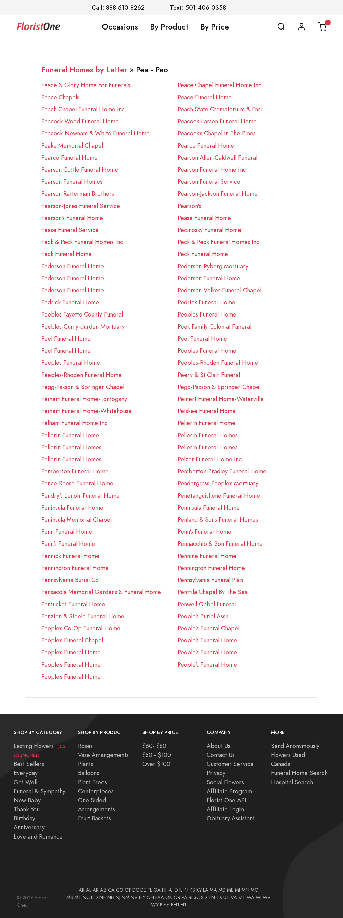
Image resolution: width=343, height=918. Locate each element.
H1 (183, 904)
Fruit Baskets (94, 818)
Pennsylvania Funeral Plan (210, 580)
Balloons (88, 773)
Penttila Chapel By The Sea (213, 592)
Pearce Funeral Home (206, 145)
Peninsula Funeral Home (72, 507)
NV (134, 897)
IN (186, 889)
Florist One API (226, 800)
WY (155, 904)
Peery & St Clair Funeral (209, 374)
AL (88, 889)
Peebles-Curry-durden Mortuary (83, 326)
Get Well (25, 782)
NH (110, 897)
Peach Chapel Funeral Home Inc (83, 109)
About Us (218, 746)
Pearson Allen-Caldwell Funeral (217, 157)
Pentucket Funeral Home (73, 604)
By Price (214, 26)
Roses (85, 746)
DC (135, 889)
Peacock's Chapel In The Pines (217, 133)
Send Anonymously (295, 746)
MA (213, 889)
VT (241, 897)
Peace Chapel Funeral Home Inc (219, 85)
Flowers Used (288, 755)
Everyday (26, 773)
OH (150, 897)
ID (176, 889)
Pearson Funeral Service (209, 181)
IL (180, 889)
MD (222, 889)
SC (197, 897)
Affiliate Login (225, 809)
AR (96, 889)
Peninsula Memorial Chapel (76, 519)
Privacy (216, 773)
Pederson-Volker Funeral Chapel (219, 290)
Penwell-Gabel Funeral (207, 604)
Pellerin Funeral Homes (208, 435)
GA (157, 889)
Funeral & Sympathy (39, 791)
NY (142, 897)
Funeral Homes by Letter (84, 70)
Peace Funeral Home (205, 97)
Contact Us (221, 755)
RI (190, 897)
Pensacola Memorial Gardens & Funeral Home (101, 592)
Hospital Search (292, 782)
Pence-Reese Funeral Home (77, 483)
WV (267, 897)
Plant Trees (92, 782)
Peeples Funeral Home (207, 350)
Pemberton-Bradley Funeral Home (222, 471)
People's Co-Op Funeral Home (80, 628)
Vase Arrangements (103, 755)
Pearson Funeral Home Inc (212, 169)
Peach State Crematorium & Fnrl (220, 109)
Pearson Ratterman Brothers (77, 193)
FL (150, 889)
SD (204, 897)
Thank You (27, 809)
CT (128, 889)
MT (77, 897)
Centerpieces (96, 791)
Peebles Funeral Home (207, 314)
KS (192, 889)
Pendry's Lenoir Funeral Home (80, 495)
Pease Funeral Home (204, 218)
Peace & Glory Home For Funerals (85, 85)
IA (170, 889)
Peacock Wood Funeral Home (80, 121)
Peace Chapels (60, 97)
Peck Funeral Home (66, 254)
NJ (118, 897)
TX (219, 897)
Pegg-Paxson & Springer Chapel (82, 387)
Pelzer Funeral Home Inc (210, 459)
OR (177, 897)
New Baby (27, 800)
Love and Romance (38, 836)
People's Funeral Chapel (208, 628)
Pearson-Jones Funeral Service (80, 206)
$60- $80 (154, 746)
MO (255, 889)
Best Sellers (29, 764)
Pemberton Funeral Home (75, 471)
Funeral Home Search (299, 773)
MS (69, 897)
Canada (280, 764)
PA (184, 897)
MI (237, 889)
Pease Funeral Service (70, 230)
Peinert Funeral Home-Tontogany (84, 399)
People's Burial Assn (203, 616)
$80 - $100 (156, 755)
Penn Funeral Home (66, 531)
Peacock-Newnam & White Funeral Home (95, 133)
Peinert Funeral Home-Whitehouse (86, 411)
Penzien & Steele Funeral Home (82, 616)
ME (230, 889)
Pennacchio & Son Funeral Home (220, 543)
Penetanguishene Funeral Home (219, 495)
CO (119, 889)
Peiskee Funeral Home (207, 411)
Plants (85, 764)
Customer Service (230, 764)
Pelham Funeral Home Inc (74, 423)
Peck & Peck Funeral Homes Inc (82, 242)
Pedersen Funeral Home (72, 266)
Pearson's (189, 206)
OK (168, 897)
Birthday (24, 818)
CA (111, 889)
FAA (159, 897)
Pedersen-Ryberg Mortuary (213, 266)
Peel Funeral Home (66, 338)
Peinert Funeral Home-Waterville (221, 399)
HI (164, 889)
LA (205, 889)
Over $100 (156, 764)
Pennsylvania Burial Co (70, 580)
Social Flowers (225, 782)
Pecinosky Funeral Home (209, 230)
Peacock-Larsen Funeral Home (217, 121)
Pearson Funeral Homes (71, 181)
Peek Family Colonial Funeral (214, 326)
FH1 (175, 904)
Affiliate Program (229, 791)
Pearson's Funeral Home (72, 218)
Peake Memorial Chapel (72, 145)
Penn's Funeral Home (204, 531)
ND (94, 897)
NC (86, 897)
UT (226, 897)
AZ (103, 889)
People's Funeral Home (207, 640)
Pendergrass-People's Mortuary (218, 483)
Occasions (120, 26)
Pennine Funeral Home (207, 556)
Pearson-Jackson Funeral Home (218, 193)
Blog (165, 904)
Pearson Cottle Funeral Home (79, 169)
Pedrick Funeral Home (70, 302)
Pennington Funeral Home (75, 568)
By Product (169, 26)
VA (234, 897)
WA (250, 897)
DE (143, 889)
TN (211, 897)
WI (258, 897)
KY (199, 889)
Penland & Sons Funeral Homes (218, 519)
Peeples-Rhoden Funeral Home (218, 362)
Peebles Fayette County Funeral (82, 314)
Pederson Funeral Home (72, 278)
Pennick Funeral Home (70, 556)
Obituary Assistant (231, 818)
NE (102, 897)
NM (125, 897)
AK (82, 889)
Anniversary (29, 827)
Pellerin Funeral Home (206, 423)
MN (245, 889)
